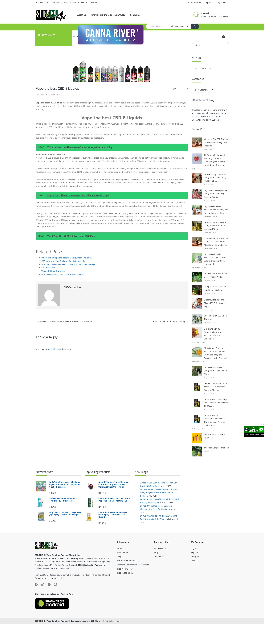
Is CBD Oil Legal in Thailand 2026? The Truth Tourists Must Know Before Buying (216, 241)
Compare (195, 556)
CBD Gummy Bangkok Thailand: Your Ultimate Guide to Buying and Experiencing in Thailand (215, 353)
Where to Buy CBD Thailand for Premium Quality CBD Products (216, 142)
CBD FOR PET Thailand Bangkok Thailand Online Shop (215, 370)
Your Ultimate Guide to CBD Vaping (170, 321)
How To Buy (122, 552)
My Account (222, 2)
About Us (81, 15)
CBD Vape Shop (73, 287)
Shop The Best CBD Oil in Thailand (215, 317)
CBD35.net (95, 621)
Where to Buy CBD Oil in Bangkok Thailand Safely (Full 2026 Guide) (215, 177)
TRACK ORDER (195, 2)
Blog (156, 552)
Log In (193, 548)
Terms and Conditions (127, 560)
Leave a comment (181, 89)
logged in (52, 349)
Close (261, 424)
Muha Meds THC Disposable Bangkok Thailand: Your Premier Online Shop (214, 420)
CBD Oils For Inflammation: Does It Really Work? (216, 275)
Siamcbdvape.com (79, 621)
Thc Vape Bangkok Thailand (216, 447)
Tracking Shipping (125, 573)
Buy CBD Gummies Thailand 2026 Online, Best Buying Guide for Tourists (216, 209)
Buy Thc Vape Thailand (214, 434)
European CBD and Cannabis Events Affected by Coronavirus (64, 321)
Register (194, 552)
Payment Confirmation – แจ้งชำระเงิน (108, 15)
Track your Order (124, 569)
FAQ (119, 556)
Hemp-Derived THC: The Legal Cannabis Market (215, 288)
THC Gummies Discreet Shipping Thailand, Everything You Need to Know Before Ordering (214, 160)
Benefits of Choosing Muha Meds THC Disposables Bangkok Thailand (216, 386)
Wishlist (194, 560)
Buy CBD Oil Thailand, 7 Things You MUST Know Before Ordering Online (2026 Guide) (214, 259)
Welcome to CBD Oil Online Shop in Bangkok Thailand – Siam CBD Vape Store (66, 2)
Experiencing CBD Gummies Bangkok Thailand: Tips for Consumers (212, 334)
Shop (211, 2)
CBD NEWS (40, 94)
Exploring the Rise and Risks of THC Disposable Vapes (215, 303)
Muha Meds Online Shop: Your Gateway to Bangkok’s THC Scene (216, 402)
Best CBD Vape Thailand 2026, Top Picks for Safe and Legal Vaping (215, 225)
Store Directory (161, 548)
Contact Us (135, 15)
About (119, 548)
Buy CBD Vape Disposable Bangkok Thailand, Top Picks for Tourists (215, 193)
